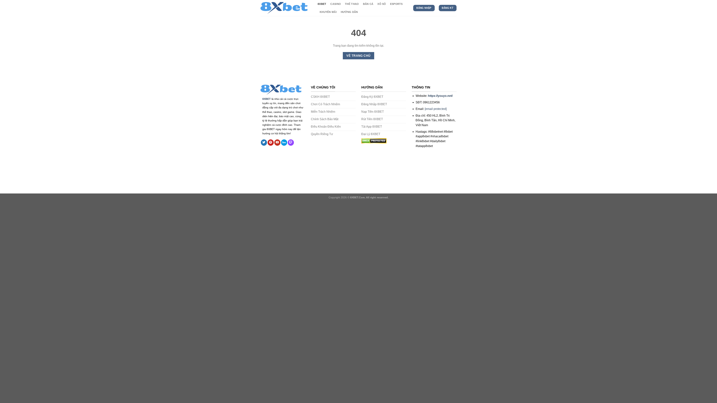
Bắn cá (368, 3)
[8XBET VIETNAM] (286, 8)
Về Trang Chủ (358, 55)
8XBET (266, 98)
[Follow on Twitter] (264, 142)
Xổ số (381, 3)
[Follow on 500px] (284, 142)
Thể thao (352, 3)
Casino (335, 3)
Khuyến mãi (328, 11)
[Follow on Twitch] (291, 142)
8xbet (322, 3)
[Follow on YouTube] (277, 142)
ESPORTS (396, 3)
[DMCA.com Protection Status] (374, 140)
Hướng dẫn (349, 11)
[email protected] (436, 108)
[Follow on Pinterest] (271, 142)
